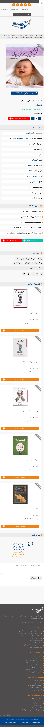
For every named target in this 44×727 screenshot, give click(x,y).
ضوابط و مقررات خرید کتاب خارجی (32, 645)
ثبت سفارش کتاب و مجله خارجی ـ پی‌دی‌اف (30, 633)
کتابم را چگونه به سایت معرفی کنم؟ (32, 710)
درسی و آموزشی (37, 705)
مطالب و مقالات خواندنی (35, 687)
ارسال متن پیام (36, 578)
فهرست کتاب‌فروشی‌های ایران (33, 701)
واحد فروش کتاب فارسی (36, 695)
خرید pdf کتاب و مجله (36, 647)
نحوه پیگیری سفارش (36, 640)
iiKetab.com (36, 723)
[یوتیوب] (17, 4)
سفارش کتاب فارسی (36, 698)
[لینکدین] (21, 4)
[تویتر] (13, 4)
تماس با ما (10, 719)
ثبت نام (24, 9)
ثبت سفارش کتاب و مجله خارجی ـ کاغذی (30, 631)
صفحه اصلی (38, 36)
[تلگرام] (29, 4)
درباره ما (27, 719)
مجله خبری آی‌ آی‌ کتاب (36, 677)
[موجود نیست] (24, 66)
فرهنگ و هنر (38, 683)
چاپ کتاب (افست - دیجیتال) (34, 670)
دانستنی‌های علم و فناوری (35, 685)
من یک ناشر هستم (37, 667)
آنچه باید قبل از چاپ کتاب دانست (32, 665)
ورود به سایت (14, 9)
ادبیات (18, 36)
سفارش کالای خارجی (36, 643)
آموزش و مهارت (37, 680)
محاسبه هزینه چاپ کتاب (35, 658)
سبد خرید (4, 9)
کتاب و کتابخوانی (37, 690)
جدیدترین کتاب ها (37, 708)
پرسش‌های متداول (37, 638)
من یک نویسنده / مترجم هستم (33, 660)
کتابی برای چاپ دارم (36, 656)
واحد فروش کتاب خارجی (35, 628)
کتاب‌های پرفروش (37, 703)
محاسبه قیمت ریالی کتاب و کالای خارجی (31, 636)
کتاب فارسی (27, 36)
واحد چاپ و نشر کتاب (36, 653)
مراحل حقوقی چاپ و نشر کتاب (33, 663)
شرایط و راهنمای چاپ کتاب (34, 672)
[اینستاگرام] (25, 4)
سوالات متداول (19, 719)
